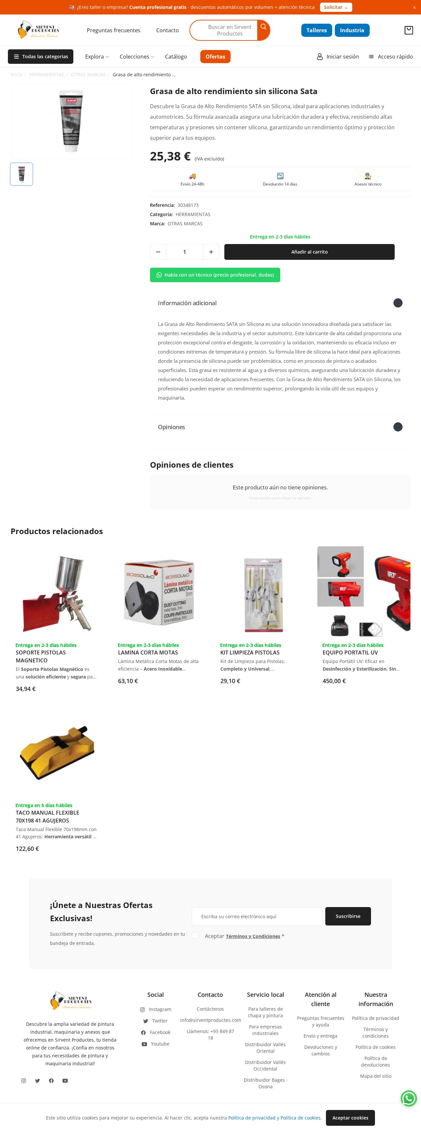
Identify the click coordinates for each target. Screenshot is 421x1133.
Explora (94, 56)
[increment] (211, 251)
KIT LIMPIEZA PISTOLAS (250, 652)
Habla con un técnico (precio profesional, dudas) (219, 275)
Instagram (160, 1009)
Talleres (317, 30)
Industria (352, 30)
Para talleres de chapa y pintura (265, 1012)
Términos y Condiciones (253, 936)
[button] (280, 302)
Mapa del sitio (375, 1076)
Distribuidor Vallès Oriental (265, 1047)
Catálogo (176, 56)
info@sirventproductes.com (210, 1020)
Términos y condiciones (375, 1032)
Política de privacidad (375, 1018)
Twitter (160, 1021)
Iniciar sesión (343, 56)
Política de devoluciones (375, 1061)
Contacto (167, 30)
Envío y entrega (320, 1036)
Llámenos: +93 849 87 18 (210, 1034)
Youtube (160, 1044)
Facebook (160, 1032)
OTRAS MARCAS (88, 74)
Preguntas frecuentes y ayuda (320, 1021)
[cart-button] (409, 30)
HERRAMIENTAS (46, 74)
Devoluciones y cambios (320, 1050)
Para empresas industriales (265, 1029)
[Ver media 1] (22, 174)
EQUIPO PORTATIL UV (350, 652)
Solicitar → (336, 7)
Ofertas (215, 56)
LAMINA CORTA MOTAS (148, 652)
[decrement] (158, 251)
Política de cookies (376, 1047)
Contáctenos (210, 1009)
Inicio (16, 74)
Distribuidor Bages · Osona (265, 1083)
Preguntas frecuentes (113, 30)
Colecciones (134, 56)
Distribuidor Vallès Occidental (265, 1065)
